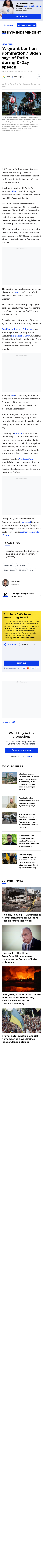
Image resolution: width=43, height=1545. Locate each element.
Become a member (21, 750)
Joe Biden (8, 565)
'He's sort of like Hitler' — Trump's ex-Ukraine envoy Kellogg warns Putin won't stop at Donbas (20, 957)
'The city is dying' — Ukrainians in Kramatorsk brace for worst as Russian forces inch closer (21, 917)
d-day (33, 570)
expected (26, 522)
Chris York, (10, 84)
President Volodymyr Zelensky (17, 329)
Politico (18, 433)
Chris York (16, 582)
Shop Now (21, 16)
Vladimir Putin (26, 459)
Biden (14, 191)
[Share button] (39, 76)
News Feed (7, 44)
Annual (25, 644)
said (13, 395)
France (17, 292)
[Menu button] (40, 25)
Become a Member (26, 25)
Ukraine (22, 570)
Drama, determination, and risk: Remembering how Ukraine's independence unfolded (20, 1039)
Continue (21, 663)
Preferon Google (14, 77)
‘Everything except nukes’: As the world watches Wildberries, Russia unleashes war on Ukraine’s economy (21, 999)
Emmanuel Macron (20, 336)
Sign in (29, 756)
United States (9, 570)
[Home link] (21, 32)
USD (35, 644)
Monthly (12, 644)
